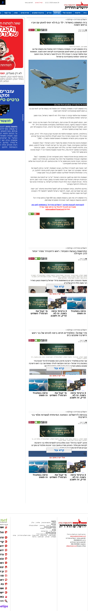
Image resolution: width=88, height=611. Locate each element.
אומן (82, 46)
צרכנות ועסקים (38, 13)
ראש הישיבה (49, 357)
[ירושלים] (76, 10)
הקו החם (41, 537)
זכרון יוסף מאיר (56, 276)
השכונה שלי (67, 13)
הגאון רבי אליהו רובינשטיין (68, 276)
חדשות (77, 13)
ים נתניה (79, 358)
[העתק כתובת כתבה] (43, 30)
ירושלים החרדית (80, 19)
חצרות (48, 537)
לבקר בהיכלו (77, 440)
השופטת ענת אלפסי (74, 46)
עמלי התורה (70, 440)
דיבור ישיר (53, 531)
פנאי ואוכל (36, 535)
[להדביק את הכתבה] (37, 214)
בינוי (55, 528)
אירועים (42, 525)
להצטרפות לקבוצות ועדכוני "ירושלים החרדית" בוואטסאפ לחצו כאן (58, 205)
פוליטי (38, 522)
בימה (43, 357)
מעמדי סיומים (62, 440)
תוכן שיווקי (53, 534)
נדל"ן (32, 522)
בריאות (49, 525)
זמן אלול (61, 439)
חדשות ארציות (46, 522)
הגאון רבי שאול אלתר (73, 278)
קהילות (57, 13)
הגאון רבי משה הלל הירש (44, 276)
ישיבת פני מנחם (62, 278)
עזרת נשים (25, 13)
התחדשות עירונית (50, 527)
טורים (49, 13)
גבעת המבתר (74, 275)
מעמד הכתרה (59, 275)
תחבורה (49, 528)
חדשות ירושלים (50, 275)
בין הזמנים (75, 439)
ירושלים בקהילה (33, 525)
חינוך (54, 525)
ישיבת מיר (67, 275)
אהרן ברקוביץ (37, 357)
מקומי (54, 522)
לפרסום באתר (29, 2)
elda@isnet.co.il (71, 546)
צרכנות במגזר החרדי (42, 534)
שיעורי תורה (68, 439)
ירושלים (81, 275)
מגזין (16, 13)
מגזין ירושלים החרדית (24, 535)
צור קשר (7, 13)
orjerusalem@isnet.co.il (54, 209)
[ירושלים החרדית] (72, 529)
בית (85, 13)
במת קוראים (44, 531)
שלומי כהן (37, 439)
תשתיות (42, 528)
